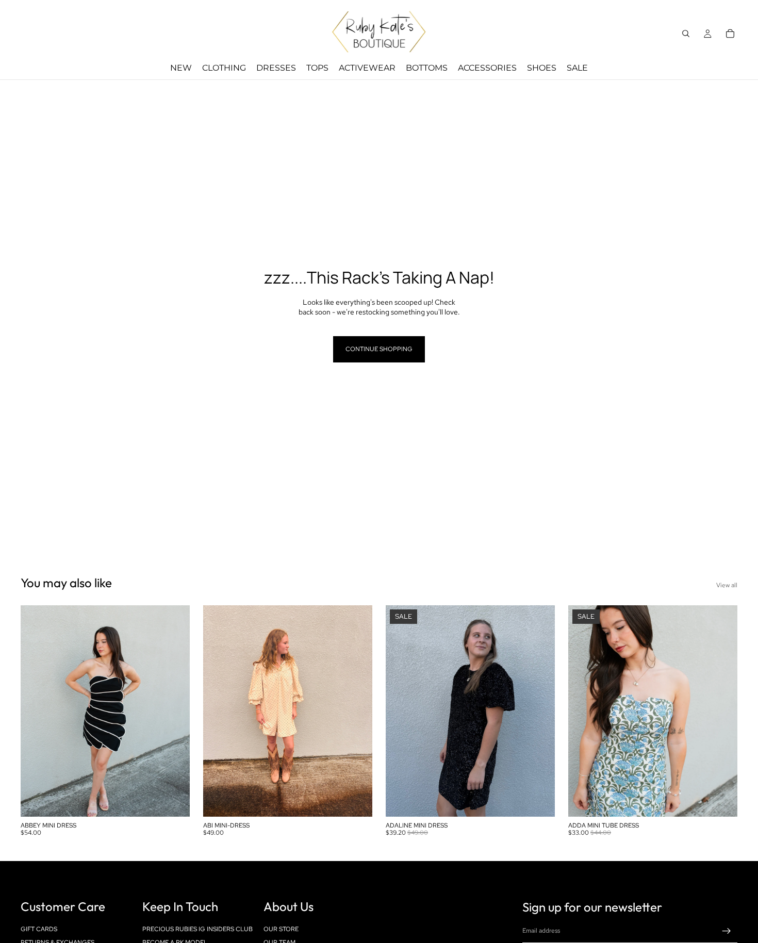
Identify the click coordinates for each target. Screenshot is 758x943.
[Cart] (730, 33)
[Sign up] (726, 931)
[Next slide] (174, 711)
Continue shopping (379, 349)
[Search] (685, 33)
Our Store (281, 929)
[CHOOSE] (173, 800)
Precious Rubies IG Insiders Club (197, 929)
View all (726, 585)
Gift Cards (39, 929)
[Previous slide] (36, 711)
